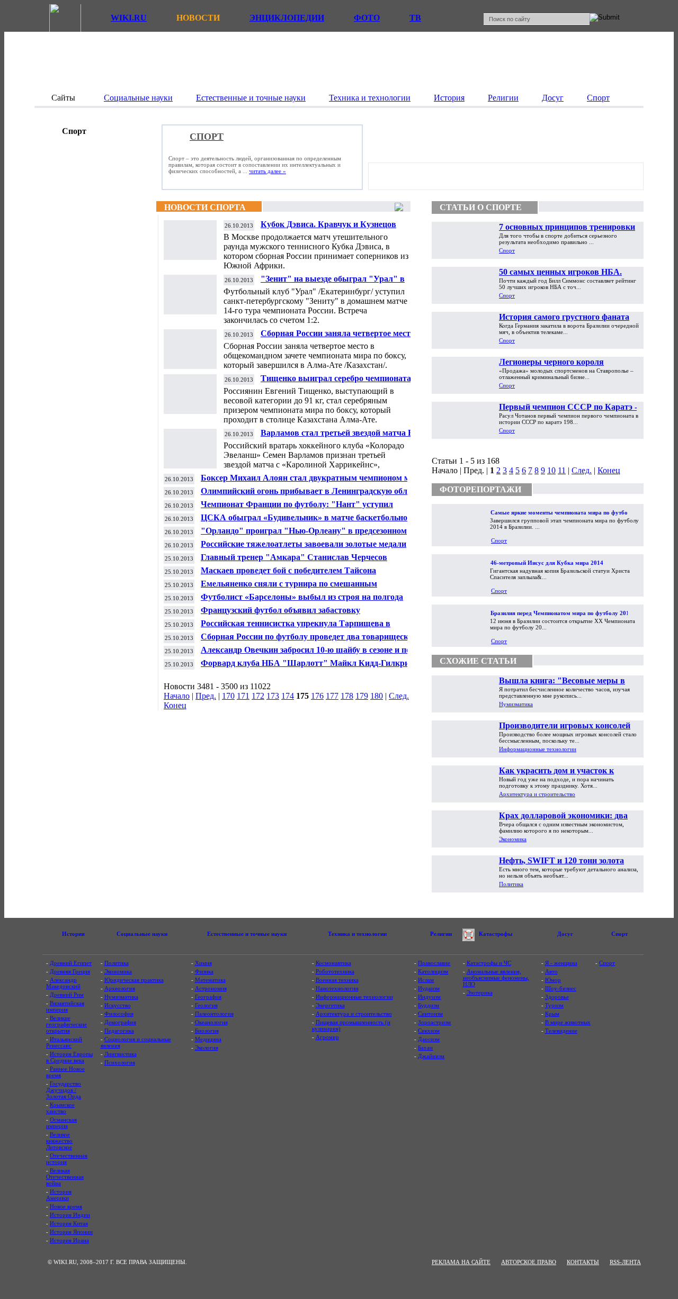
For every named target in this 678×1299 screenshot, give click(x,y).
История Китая (69, 1223)
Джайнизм (431, 1056)
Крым (552, 1014)
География (208, 997)
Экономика (513, 839)
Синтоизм (430, 1014)
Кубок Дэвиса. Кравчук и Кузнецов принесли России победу (328, 228)
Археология (119, 988)
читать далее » (267, 171)
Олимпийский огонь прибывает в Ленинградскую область (312, 490)
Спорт (507, 250)
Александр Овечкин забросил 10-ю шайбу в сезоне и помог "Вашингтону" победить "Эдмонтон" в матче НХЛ (312, 654)
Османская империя (61, 1122)
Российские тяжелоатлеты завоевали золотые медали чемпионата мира (303, 548)
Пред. (205, 695)
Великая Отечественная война (65, 1176)
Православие (434, 963)
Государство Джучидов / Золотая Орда (63, 1089)
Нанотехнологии (337, 988)
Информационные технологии (537, 749)
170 (228, 695)
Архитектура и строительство (537, 794)
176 (317, 695)
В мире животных (568, 1022)
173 (272, 695)
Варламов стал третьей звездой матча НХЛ (344, 432)
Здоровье (557, 997)
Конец (175, 705)
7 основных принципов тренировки (567, 226)
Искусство (117, 1005)
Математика (210, 980)
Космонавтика (333, 963)
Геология (206, 1005)
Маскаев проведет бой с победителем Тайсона (288, 570)
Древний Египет (71, 963)
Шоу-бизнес (560, 988)
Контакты (583, 1262)
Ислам (426, 980)
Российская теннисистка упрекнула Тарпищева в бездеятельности (295, 627)
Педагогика (119, 1030)
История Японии (71, 1232)
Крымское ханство (60, 1108)
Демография (120, 1022)
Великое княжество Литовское (59, 1140)
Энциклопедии (286, 17)
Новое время (66, 1206)
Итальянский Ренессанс (64, 1042)
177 (332, 695)
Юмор (553, 980)
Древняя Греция (70, 971)
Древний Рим (67, 994)
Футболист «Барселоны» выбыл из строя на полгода (302, 596)
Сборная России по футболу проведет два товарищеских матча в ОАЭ (309, 641)
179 (361, 695)
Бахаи (425, 1047)
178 (347, 695)
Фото (367, 17)
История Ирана (69, 1240)
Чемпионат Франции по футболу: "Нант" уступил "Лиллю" (297, 508)
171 (243, 695)
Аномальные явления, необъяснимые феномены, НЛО (496, 977)
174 (287, 695)
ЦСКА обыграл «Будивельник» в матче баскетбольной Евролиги (306, 521)
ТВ (415, 17)
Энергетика (330, 1005)
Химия (203, 963)
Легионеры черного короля (551, 361)
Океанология (211, 1022)
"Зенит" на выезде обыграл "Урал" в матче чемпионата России (333, 283)
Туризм (554, 1005)
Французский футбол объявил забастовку (280, 610)
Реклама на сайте (461, 1262)
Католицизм (433, 971)
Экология (206, 1047)
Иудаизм (429, 988)
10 (551, 470)
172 (258, 695)
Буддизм (428, 1005)
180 (376, 695)
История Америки (59, 1194)
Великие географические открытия (66, 1024)
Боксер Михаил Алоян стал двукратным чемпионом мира (312, 477)
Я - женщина (561, 963)
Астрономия (211, 988)
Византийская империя (65, 1006)
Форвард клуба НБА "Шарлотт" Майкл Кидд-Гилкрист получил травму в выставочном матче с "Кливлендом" (309, 667)
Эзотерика (480, 992)
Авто (551, 971)
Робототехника (335, 971)
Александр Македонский (63, 983)
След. (399, 695)
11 (562, 470)
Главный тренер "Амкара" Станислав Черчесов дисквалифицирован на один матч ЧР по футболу (296, 561)
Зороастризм (434, 1022)
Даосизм (429, 1039)
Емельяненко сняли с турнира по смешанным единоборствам (289, 588)
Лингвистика (120, 1054)
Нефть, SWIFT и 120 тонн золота (561, 860)
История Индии (70, 1215)
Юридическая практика (134, 980)
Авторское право (528, 1262)
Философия (118, 1014)
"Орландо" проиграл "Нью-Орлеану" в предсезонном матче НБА (304, 535)
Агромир (327, 1037)
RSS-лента (625, 1262)
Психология (119, 1062)
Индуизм (429, 997)
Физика (204, 971)
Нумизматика (516, 704)
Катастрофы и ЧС (489, 963)
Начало (177, 695)
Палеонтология (214, 1014)
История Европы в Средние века (69, 1057)
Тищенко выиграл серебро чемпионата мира (336, 382)
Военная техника (337, 980)
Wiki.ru (129, 17)
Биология (207, 1030)
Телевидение (561, 1030)
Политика (511, 884)
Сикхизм (429, 1030)
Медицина (208, 1039)
